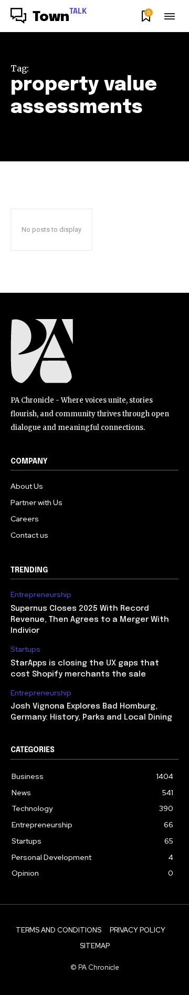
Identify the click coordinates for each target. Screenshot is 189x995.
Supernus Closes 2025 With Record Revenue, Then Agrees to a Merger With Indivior (89, 619)
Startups (25, 649)
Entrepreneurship (40, 594)
